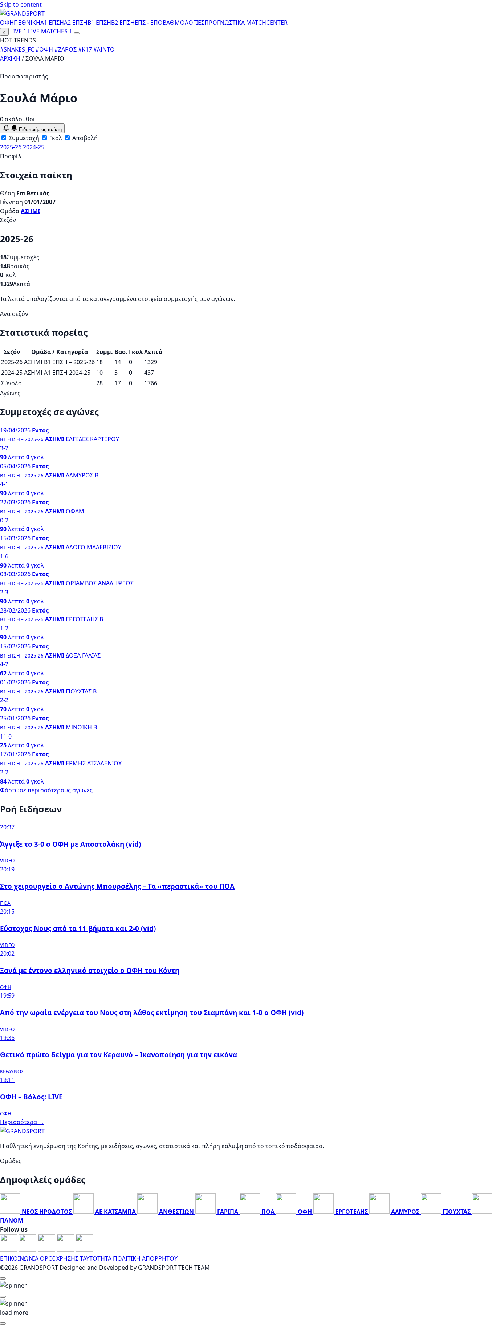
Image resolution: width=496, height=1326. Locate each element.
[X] (66, 1249)
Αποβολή (84, 138)
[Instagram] (28, 1249)
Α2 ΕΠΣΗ (76, 23)
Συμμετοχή (23, 138)
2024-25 (33, 147)
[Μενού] (77, 33)
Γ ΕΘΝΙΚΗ (27, 23)
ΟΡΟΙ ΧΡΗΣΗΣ (59, 1258)
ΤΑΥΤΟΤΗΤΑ (95, 1258)
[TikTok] (84, 1249)
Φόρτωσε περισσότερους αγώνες (46, 790)
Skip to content (21, 4)
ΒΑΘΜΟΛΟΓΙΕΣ (183, 23)
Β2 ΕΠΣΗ (123, 23)
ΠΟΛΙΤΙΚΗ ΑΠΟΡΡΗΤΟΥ (145, 1258)
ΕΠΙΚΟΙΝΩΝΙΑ (19, 1258)
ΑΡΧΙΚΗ (10, 58)
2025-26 (11, 147)
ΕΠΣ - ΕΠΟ (149, 23)
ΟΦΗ (7, 23)
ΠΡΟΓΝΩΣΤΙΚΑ (224, 23)
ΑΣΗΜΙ (30, 211)
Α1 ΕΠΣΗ (52, 23)
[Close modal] (3, 1278)
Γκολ (55, 138)
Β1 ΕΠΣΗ (99, 23)
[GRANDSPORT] (22, 13)
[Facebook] (9, 1249)
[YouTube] (47, 1249)
